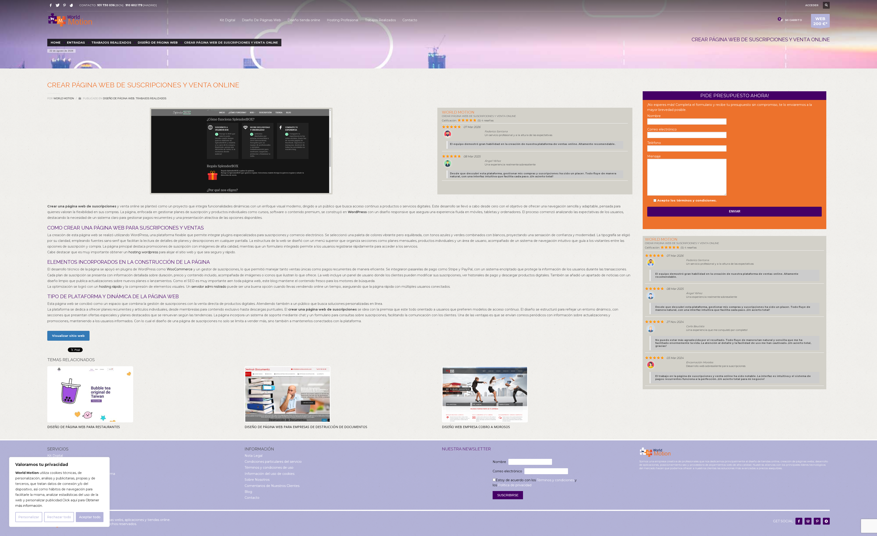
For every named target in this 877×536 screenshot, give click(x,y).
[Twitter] (57, 5)
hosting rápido (110, 287)
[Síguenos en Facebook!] (798, 521)
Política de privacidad (514, 485)
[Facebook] (50, 5)
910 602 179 (133, 5)
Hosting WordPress (63, 480)
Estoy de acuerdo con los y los (535, 482)
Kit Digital (55, 456)
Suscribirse (507, 495)
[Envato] (71, 5)
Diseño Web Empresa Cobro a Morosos (476, 427)
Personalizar (28, 517)
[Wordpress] (808, 521)
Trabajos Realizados (151, 98)
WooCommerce (180, 269)
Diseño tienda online (63, 467)
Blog (248, 492)
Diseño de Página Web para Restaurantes (83, 427)
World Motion (64, 98)
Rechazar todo (59, 517)
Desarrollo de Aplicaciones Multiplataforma (81, 474)
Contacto (252, 498)
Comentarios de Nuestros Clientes (272, 486)
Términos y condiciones (555, 480)
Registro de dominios (64, 486)
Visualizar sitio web (68, 335)
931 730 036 (106, 5)
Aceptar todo (89, 517)
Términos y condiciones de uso (269, 467)
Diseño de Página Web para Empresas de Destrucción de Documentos (306, 427)
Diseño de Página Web (119, 98)
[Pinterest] (64, 5)
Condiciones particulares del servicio (273, 462)
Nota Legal (253, 456)
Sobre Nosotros (257, 480)
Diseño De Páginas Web (66, 462)
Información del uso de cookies (269, 474)
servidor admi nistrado (208, 287)
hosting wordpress (143, 252)
